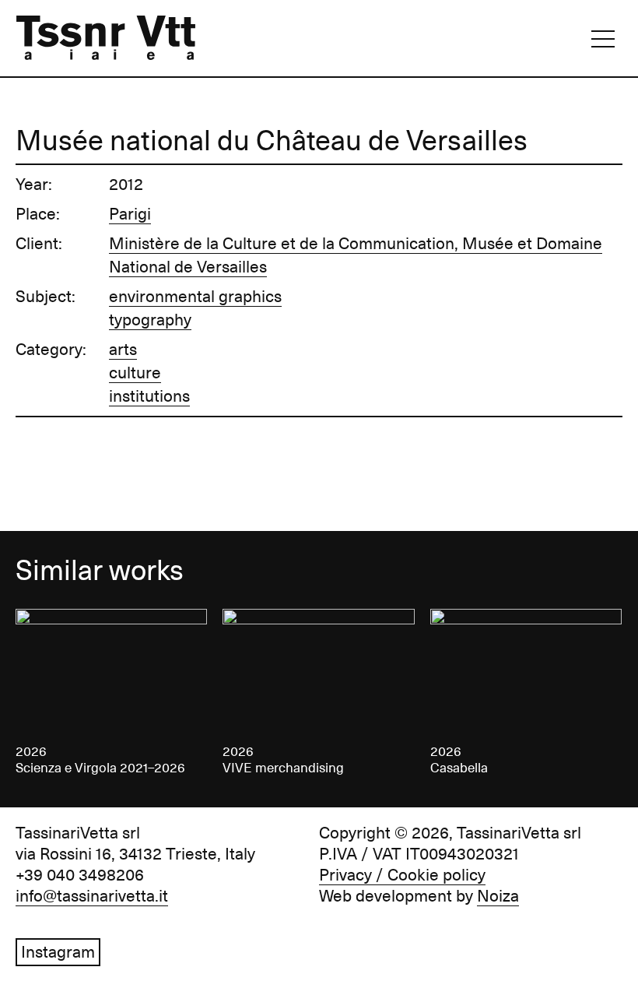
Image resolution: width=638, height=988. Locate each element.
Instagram (58, 952)
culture (135, 373)
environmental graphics (195, 297)
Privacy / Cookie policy (402, 875)
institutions (149, 396)
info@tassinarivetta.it (92, 896)
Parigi (130, 214)
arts (123, 349)
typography (150, 320)
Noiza (498, 896)
